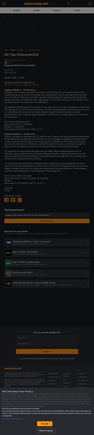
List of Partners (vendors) (12, 419)
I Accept (44, 424)
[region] (47, 411)
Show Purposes (46, 430)
